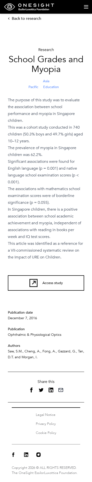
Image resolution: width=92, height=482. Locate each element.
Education (51, 87)
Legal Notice (45, 414)
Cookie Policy (46, 433)
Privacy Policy (46, 423)
